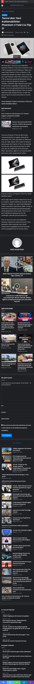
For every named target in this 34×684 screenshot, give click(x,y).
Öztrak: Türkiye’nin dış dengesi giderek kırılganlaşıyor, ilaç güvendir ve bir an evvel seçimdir (22, 467)
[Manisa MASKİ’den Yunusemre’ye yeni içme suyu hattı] (6, 590)
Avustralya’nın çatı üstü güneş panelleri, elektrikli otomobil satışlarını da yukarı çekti (8, 326)
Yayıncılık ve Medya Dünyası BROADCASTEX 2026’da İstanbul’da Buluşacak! (25, 346)
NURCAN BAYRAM (8, 32)
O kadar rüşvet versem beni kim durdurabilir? (21, 546)
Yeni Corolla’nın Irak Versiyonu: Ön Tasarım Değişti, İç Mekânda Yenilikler (15, 597)
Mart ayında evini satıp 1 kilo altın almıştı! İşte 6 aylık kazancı (22, 571)
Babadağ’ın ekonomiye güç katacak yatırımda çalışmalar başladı (22, 496)
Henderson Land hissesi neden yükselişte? (15, 525)
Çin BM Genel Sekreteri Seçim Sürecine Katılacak (22, 562)
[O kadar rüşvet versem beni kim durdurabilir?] (6, 548)
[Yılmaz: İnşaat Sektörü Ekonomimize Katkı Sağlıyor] (6, 540)
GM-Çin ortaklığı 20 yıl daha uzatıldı (8, 364)
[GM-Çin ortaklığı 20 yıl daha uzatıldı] (8, 358)
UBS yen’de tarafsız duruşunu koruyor (14, 481)
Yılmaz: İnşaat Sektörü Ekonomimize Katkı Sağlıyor (21, 539)
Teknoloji (11, 11)
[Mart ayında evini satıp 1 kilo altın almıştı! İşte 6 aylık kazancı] (6, 572)
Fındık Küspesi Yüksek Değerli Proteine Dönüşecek (22, 503)
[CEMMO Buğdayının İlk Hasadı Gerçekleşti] (6, 451)
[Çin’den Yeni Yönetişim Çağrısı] (6, 532)
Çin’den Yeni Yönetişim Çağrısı (22, 530)
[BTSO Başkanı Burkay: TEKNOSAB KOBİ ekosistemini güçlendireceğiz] (6, 458)
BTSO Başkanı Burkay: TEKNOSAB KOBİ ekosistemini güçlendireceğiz (22, 458)
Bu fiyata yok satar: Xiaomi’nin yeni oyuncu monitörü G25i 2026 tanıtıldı (25, 325)
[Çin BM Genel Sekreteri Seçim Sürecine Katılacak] (6, 564)
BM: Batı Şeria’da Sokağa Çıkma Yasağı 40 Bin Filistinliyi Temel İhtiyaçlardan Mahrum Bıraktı (22, 580)
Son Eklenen (17, 443)
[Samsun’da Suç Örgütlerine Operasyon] (6, 520)
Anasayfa (5, 11)
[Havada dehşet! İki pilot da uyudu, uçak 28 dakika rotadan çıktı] (6, 556)
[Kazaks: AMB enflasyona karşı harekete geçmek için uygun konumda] (6, 488)
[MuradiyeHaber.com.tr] (17, 5)
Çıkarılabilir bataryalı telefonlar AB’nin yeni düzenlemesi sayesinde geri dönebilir (25, 366)
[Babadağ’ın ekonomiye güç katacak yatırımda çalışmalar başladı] (6, 496)
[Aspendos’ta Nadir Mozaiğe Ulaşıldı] (6, 512)
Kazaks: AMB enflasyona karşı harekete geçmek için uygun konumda (22, 487)
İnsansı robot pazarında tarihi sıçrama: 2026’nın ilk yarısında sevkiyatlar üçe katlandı (22, 124)
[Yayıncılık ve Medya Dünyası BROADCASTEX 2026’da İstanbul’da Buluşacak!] (25, 338)
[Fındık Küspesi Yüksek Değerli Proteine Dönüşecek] (6, 505)
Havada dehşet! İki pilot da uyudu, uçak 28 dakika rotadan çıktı (21, 555)
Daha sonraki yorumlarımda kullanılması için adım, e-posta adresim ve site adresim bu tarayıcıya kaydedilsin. (16, 428)
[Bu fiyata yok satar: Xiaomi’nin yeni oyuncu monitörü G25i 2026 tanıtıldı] (25, 317)
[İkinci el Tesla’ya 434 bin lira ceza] (8, 338)
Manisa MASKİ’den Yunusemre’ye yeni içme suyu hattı (22, 589)
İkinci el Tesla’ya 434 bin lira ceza (8, 345)
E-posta (4, 412)
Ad (2, 405)
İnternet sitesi (5, 418)
